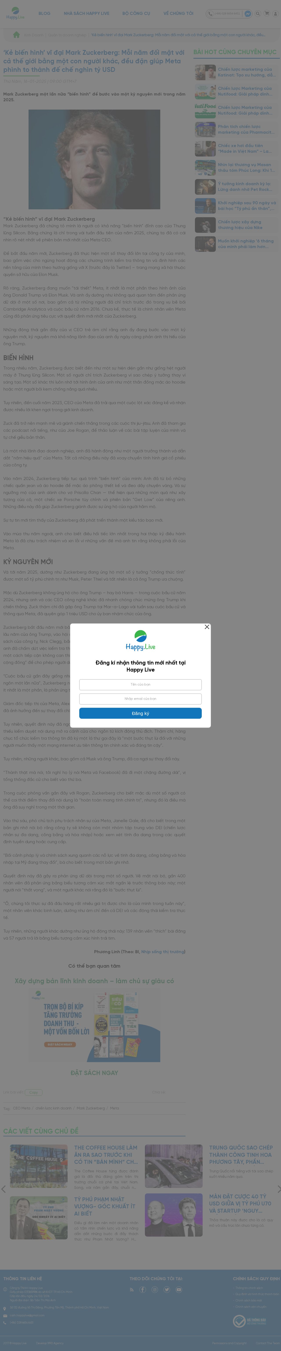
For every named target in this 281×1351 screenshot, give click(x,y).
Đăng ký (140, 713)
